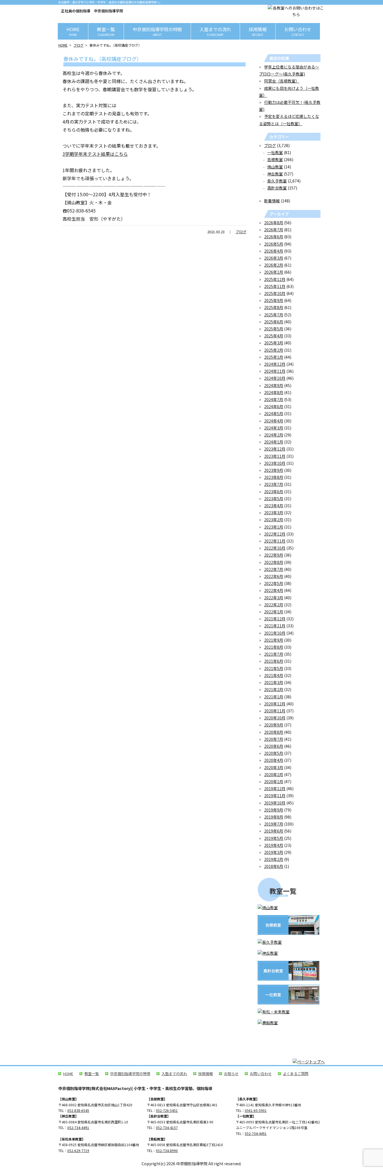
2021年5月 (273, 668)
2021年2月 (273, 689)
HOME (72, 31)
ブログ (78, 45)
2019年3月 (273, 852)
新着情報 (272, 201)
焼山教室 (275, 167)
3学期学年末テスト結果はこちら (95, 153)
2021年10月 (274, 633)
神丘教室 (275, 174)
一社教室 (275, 152)
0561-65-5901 (256, 1110)
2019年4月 (273, 845)
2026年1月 (273, 272)
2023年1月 (273, 527)
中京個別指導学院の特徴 (157, 31)
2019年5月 (273, 838)
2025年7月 (273, 314)
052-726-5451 (167, 1110)
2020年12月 (274, 704)
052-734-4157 (167, 1127)
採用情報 (258, 31)
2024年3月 (273, 428)
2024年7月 (273, 399)
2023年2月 (273, 519)
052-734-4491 (78, 1127)
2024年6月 (273, 406)
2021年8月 (273, 647)
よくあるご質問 (295, 1073)
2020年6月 (273, 746)
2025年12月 (274, 279)
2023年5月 (273, 498)
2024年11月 (274, 371)
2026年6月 (273, 236)
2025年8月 (273, 307)
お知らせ (231, 1073)
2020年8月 (273, 732)
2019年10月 (274, 803)
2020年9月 (273, 725)
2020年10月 (274, 718)
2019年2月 (273, 859)
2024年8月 (273, 392)
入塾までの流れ (215, 31)
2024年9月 (273, 385)
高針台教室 (277, 188)
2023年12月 (274, 449)
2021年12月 (274, 618)
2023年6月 (273, 491)
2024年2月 (273, 435)
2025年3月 (273, 343)
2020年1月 (273, 781)
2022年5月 (273, 583)
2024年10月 (274, 378)
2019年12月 (274, 788)
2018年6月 (273, 866)
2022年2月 (273, 604)
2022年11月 (274, 541)
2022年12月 (274, 534)
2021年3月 (273, 682)
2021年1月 (273, 697)
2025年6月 (273, 322)
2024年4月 (273, 421)
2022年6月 (273, 576)
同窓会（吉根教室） (281, 81)
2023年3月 (273, 512)
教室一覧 (106, 31)
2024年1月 (273, 442)
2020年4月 (273, 760)
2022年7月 (273, 569)
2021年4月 (273, 675)
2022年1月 (273, 611)
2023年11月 (274, 456)
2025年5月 (273, 329)
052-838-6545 (78, 1110)
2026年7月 (273, 229)
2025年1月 (273, 357)
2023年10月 (274, 463)
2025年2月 (273, 350)
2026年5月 (273, 244)
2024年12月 (274, 364)
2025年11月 (274, 286)
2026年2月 (273, 265)
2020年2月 (273, 774)
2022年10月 (274, 548)
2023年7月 (273, 484)
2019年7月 (273, 824)
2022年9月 (273, 555)
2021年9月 (273, 640)
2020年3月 (273, 767)
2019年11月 (274, 795)
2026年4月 (273, 251)
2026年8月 (273, 222)
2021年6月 (273, 661)
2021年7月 (273, 654)
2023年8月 (273, 477)
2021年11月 (274, 626)
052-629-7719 (78, 1150)
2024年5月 (273, 413)
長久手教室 (277, 181)
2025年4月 (273, 336)
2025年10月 (274, 293)
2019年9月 (273, 810)
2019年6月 (273, 831)
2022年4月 (273, 590)
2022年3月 (273, 597)
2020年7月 (273, 739)
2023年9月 (273, 470)
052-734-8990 (167, 1150)
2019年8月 (273, 817)
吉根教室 (275, 159)
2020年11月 (274, 711)
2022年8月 (273, 562)
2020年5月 (273, 753)
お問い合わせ (297, 31)
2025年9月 (273, 300)
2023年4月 (273, 505)
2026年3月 (273, 258)
